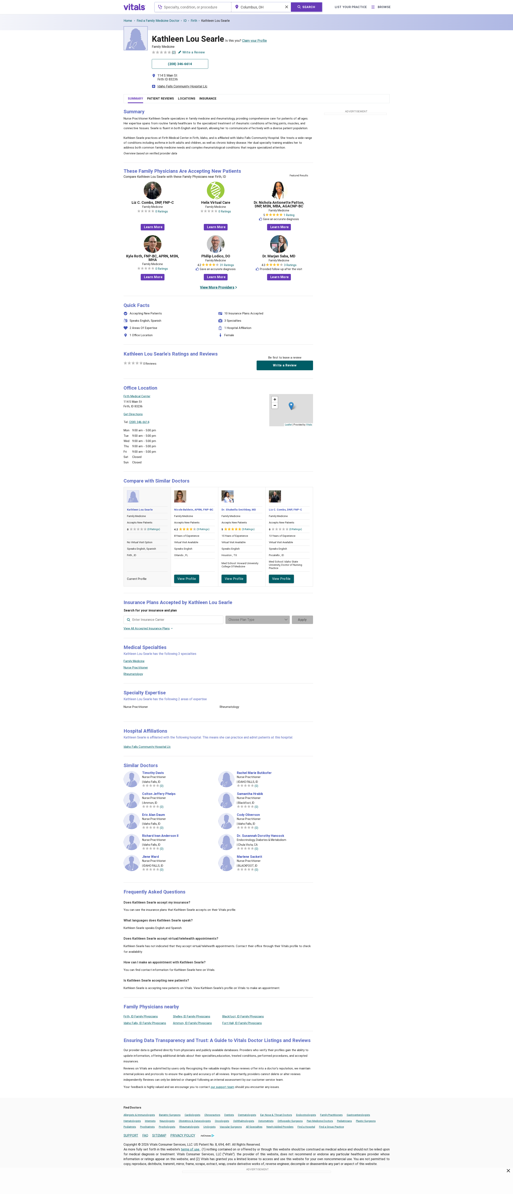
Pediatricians (344, 1120)
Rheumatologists (189, 1126)
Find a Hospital (306, 1126)
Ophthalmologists (243, 1120)
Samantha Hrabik (250, 794)
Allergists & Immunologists (139, 1114)
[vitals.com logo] (135, 7)
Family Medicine (134, 661)
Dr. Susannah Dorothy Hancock (260, 836)
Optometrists (266, 1120)
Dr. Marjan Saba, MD (278, 256)
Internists (150, 1120)
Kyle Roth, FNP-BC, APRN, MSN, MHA (152, 258)
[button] (291, 406)
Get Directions (133, 414)
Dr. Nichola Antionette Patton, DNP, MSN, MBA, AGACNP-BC (279, 204)
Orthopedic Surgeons (290, 1120)
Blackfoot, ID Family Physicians (243, 1016)
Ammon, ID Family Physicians (192, 1023)
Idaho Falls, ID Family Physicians (145, 1023)
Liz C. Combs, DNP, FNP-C (153, 202)
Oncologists (222, 1120)
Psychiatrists (147, 1126)
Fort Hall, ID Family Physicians (242, 1023)
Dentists (229, 1114)
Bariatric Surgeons (170, 1114)
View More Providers (217, 287)
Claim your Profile (254, 41)
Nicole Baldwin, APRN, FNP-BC (193, 509)
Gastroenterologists (358, 1114)
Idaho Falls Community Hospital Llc (182, 86)
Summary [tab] (135, 98)
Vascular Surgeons (231, 1126)
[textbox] (193, 7)
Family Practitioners (331, 1114)
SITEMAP (159, 1135)
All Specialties (254, 1126)
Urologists (209, 1126)
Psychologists (167, 1126)
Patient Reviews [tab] (160, 98)
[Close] (508, 1171)
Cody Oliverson (248, 815)
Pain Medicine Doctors (320, 1120)
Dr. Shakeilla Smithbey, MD (239, 509)
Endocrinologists (306, 1114)
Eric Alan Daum (153, 815)
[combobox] (193, 7)
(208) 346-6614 (139, 422)
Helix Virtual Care (215, 202)
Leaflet (288, 424)
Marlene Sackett (249, 857)
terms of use (190, 1149)
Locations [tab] (186, 98)
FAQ (145, 1135)
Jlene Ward (150, 857)
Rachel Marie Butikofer (254, 773)
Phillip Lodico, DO (215, 256)
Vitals (309, 424)
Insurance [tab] (207, 98)
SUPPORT (131, 1135)
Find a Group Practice (331, 1126)
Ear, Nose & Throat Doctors (276, 1114)
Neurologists (167, 1120)
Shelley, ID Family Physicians (191, 1016)
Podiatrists (130, 1126)
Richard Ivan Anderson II (160, 836)
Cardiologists (192, 1114)
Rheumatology (133, 674)
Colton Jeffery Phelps (159, 794)
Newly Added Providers (279, 1126)
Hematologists (132, 1120)
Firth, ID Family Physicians (141, 1016)
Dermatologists (247, 1114)
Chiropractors (212, 1114)
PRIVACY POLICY (182, 1135)
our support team (222, 1087)
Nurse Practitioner (136, 667)
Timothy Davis (153, 773)
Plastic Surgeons (366, 1120)
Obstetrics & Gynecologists (195, 1120)
